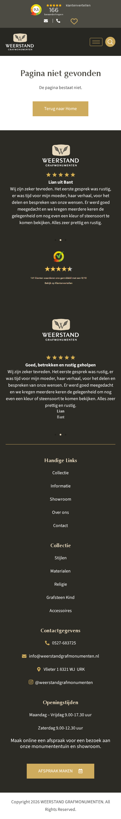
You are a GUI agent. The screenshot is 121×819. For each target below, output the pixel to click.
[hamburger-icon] (96, 42)
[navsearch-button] (110, 42)
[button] (55, 240)
